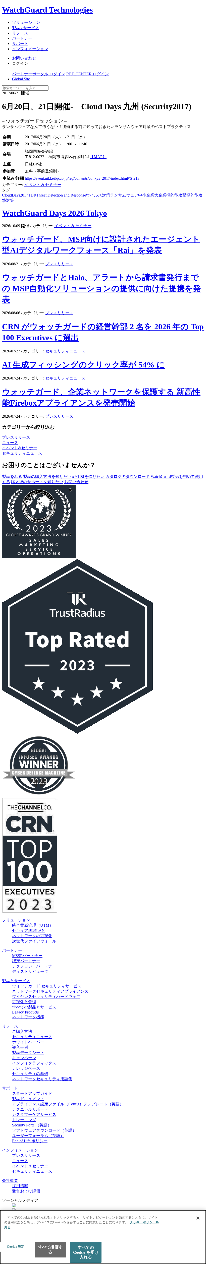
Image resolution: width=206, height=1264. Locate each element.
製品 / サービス (25, 28)
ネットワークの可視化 (32, 936)
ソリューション (26, 22)
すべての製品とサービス (34, 1007)
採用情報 (20, 1186)
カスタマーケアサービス (34, 1114)
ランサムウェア (124, 195)
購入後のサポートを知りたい (37, 482)
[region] (103, 1237)
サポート (20, 43)
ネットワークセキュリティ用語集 (42, 1079)
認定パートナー (26, 961)
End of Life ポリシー (29, 1141)
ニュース (10, 442)
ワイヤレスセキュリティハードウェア (46, 996)
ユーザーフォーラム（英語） (38, 1135)
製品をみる (12, 476)
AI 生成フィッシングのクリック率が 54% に (83, 364)
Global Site (21, 79)
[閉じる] (197, 1218)
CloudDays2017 (15, 195)
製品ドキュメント (28, 1099)
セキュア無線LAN (28, 930)
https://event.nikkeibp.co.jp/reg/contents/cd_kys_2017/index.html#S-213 (82, 178)
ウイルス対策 (98, 195)
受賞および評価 (26, 1191)
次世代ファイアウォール (34, 941)
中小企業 (146, 195)
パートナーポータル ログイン (38, 74)
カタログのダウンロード (128, 476)
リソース (20, 33)
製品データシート (28, 1052)
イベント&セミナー (19, 448)
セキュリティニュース (65, 351)
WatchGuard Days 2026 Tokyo (54, 213)
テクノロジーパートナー (34, 966)
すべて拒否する (50, 1249)
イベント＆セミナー (30, 1166)
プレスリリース (59, 264)
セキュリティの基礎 (30, 1073)
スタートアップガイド (32, 1093)
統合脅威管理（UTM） (32, 925)
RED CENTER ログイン (87, 74)
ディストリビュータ (30, 971)
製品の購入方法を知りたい (47, 476)
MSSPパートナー (27, 956)
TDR (32, 195)
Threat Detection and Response (61, 195)
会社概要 (10, 1180)
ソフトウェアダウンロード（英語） (44, 1130)
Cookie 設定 (15, 1246)
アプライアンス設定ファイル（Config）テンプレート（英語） (68, 1104)
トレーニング (24, 1120)
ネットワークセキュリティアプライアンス (50, 991)
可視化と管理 (24, 1002)
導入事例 (20, 1047)
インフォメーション (30, 49)
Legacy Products (25, 1012)
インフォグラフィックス (34, 1063)
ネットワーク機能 (28, 1017)
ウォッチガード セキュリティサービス (46, 986)
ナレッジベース (26, 1068)
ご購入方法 (22, 1031)
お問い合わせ (24, 58)
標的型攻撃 (176, 195)
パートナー (22, 38)
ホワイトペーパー (28, 1042)
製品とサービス (16, 981)
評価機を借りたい (88, 476)
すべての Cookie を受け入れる (86, 1252)
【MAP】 (98, 157)
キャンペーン (24, 1058)
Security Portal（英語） (32, 1125)
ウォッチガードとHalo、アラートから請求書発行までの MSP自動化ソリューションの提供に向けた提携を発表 (101, 288)
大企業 (160, 195)
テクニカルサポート (30, 1109)
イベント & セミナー (42, 184)
